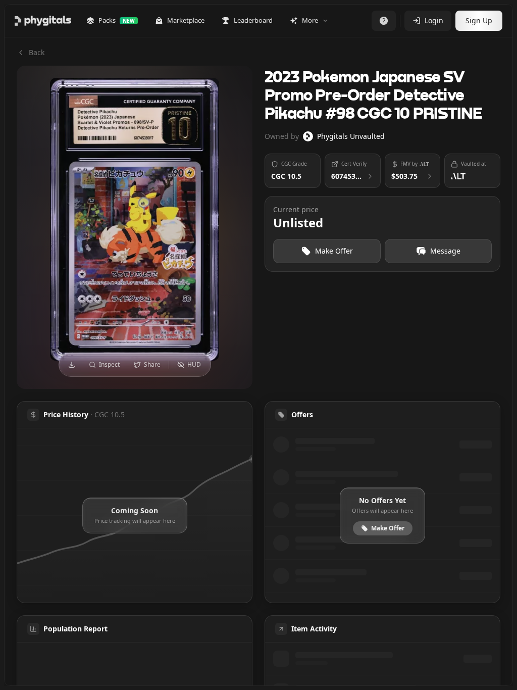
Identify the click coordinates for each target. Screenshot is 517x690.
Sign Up (479, 20)
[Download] (72, 365)
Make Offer (334, 251)
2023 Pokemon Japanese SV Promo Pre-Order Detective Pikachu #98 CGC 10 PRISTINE (373, 96)
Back (36, 52)
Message (445, 251)
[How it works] (384, 21)
